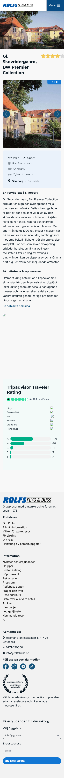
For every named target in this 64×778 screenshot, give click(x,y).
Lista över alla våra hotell (19, 599)
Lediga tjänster (12, 611)
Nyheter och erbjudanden (19, 562)
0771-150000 (14, 647)
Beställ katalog (12, 570)
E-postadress (12, 743)
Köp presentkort (13, 574)
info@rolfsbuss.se (17, 653)
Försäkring (9, 535)
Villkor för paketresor (16, 531)
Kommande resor (14, 615)
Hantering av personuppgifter (21, 543)
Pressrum (9, 582)
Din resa (8, 539)
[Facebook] (6, 666)
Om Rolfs (9, 523)
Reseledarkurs (12, 595)
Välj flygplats (12, 728)
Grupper (8, 566)
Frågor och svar (13, 590)
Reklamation (10, 578)
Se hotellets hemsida (16, 306)
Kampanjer (10, 607)
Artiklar (7, 603)
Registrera (17, 760)
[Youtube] (23, 666)
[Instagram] (14, 666)
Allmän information (15, 527)
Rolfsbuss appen (13, 586)
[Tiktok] (32, 666)
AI (4, 619)
